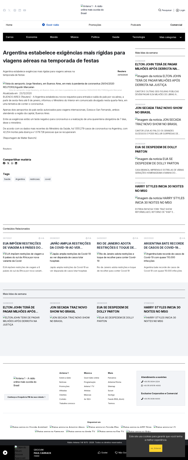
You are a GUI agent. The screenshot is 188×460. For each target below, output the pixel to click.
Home (9, 24)
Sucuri (110, 391)
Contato (62, 399)
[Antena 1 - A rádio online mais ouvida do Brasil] (94, 10)
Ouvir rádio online (91, 378)
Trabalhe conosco (67, 403)
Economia (31, 37)
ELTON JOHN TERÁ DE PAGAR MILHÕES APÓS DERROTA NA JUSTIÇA (156, 67)
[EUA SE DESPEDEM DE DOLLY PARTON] (160, 161)
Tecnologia (138, 37)
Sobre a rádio (65, 378)
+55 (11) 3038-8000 (152, 399)
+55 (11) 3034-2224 (152, 382)
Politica (95, 37)
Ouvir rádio (52, 24)
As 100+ (87, 399)
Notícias (62, 382)
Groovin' (39, 450)
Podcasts (136, 24)
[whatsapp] (12, 163)
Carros (9, 37)
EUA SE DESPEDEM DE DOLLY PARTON (156, 149)
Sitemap (111, 386)
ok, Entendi (156, 448)
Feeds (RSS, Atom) (116, 399)
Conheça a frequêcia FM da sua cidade (25, 397)
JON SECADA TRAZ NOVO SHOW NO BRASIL (158, 110)
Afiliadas (63, 391)
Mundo (54, 37)
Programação (90, 382)
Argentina (20, 179)
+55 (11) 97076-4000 (152, 386)
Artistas (87, 391)
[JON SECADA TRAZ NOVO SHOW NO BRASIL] (160, 121)
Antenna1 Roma (114, 382)
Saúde (115, 37)
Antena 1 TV (89, 386)
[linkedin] (16, 163)
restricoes (35, 179)
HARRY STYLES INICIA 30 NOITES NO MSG (159, 189)
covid (47, 179)
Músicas (87, 395)
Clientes (63, 395)
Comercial (176, 24)
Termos (111, 403)
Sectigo (111, 395)
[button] (4, 10)
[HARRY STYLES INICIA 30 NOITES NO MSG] (160, 200)
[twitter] (8, 163)
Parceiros (112, 378)
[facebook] (4, 163)
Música (74, 37)
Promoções (95, 24)
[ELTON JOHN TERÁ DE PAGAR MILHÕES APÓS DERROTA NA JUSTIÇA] (160, 80)
